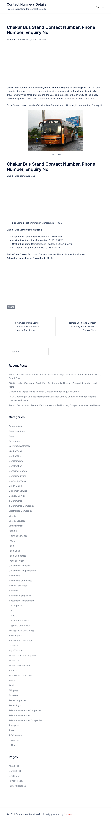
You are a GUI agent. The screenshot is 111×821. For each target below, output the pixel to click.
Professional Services (20, 665)
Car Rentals (15, 456)
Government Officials (19, 565)
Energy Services (17, 520)
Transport (14, 725)
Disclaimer (14, 776)
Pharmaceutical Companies (23, 655)
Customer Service (18, 490)
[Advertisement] (55, 65)
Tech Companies (17, 700)
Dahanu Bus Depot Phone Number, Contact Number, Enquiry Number (44, 391)
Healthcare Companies (20, 580)
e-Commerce (15, 500)
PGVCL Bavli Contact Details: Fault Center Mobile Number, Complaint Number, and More (54, 405)
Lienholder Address (19, 620)
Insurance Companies (20, 595)
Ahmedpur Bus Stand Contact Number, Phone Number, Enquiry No (27, 326)
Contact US (15, 771)
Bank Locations (17, 431)
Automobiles (15, 426)
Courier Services (17, 481)
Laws (11, 610)
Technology (15, 705)
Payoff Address (17, 650)
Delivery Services (18, 495)
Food (11, 545)
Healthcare (14, 575)
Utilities (13, 745)
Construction (15, 466)
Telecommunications (19, 715)
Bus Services (15, 451)
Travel (42, 40)
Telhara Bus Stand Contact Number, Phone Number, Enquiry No (82, 326)
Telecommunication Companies (25, 710)
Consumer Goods (18, 471)
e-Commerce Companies (21, 505)
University (14, 740)
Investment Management (21, 600)
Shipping (13, 690)
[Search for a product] (98, 7)
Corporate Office (17, 476)
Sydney (68, 814)
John (12, 40)
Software (13, 695)
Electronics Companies (20, 510)
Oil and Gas (15, 645)
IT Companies (16, 605)
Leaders (13, 615)
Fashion (13, 530)
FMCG (12, 540)
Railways (13, 670)
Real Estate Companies (20, 675)
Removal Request (18, 785)
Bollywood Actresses (19, 446)
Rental (12, 680)
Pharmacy (14, 660)
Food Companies (17, 555)
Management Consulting (21, 630)
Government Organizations (22, 570)
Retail (11, 685)
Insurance (14, 590)
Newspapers (15, 635)
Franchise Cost (16, 560)
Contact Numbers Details (26, 4)
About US (14, 766)
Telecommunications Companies (25, 720)
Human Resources (18, 585)
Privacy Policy (16, 780)
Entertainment (16, 525)
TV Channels (15, 735)
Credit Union (15, 485)
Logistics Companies (19, 625)
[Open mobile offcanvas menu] (103, 7)
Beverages (14, 441)
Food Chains (15, 550)
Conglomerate (16, 461)
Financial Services (18, 535)
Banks (12, 436)
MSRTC (11, 307)
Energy (12, 515)
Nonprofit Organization (20, 640)
